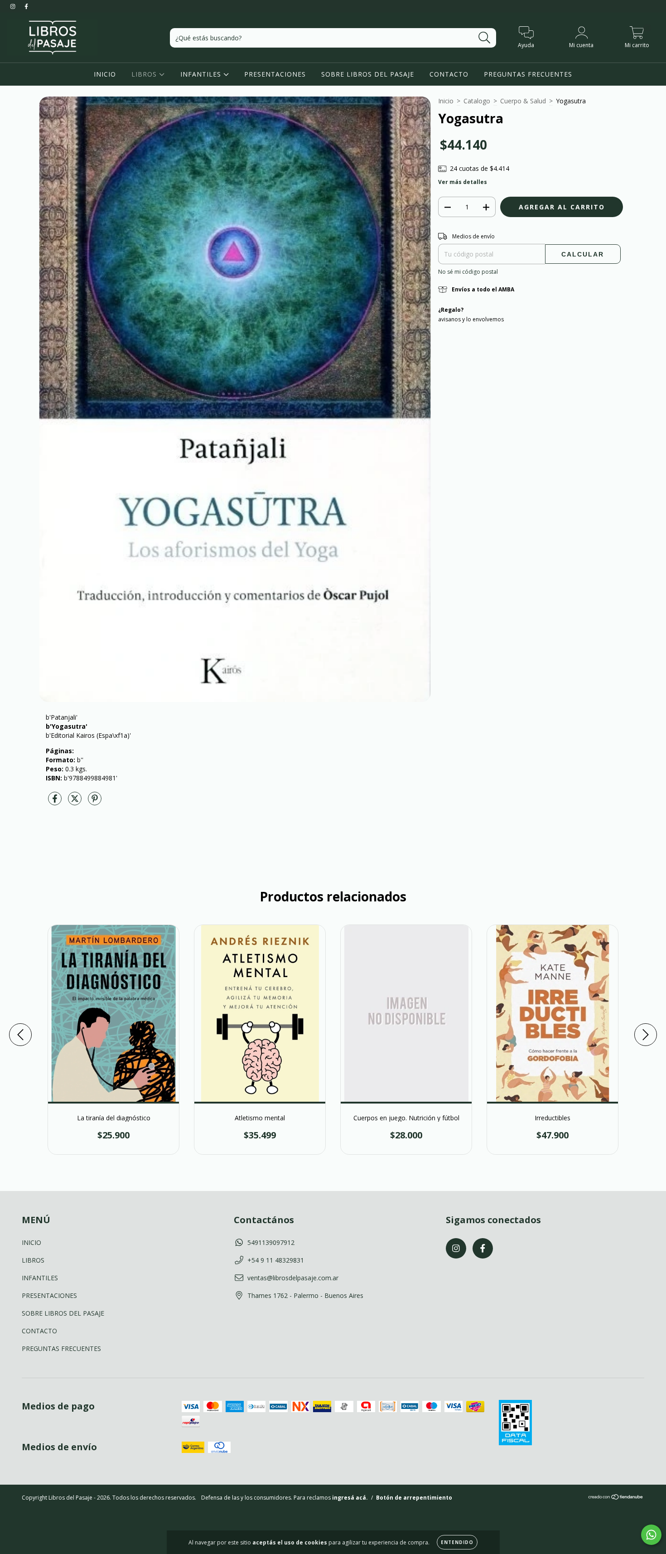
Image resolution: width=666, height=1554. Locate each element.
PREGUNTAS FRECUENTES (528, 74)
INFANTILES (201, 74)
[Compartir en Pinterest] (94, 802)
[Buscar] (484, 37)
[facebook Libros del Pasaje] (26, 6)
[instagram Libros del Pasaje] (13, 6)
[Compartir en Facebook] (55, 802)
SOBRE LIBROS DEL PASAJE (367, 74)
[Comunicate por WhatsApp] (651, 1535)
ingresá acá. (350, 1497)
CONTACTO (449, 74)
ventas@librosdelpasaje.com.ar (292, 1277)
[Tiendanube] (616, 1498)
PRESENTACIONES (275, 74)
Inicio (446, 101)
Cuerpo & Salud (523, 101)
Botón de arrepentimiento (414, 1497)
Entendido (457, 1542)
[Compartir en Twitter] (75, 802)
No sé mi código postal (468, 272)
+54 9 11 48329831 (275, 1260)
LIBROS (145, 74)
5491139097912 (270, 1242)
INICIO (105, 74)
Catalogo (476, 101)
